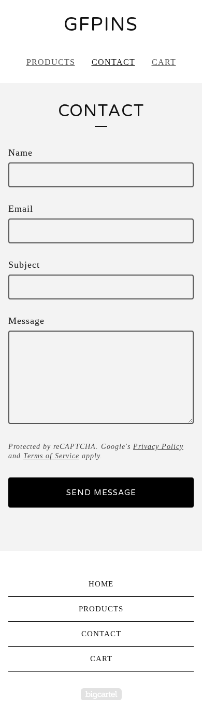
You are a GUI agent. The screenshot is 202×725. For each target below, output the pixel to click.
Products (50, 62)
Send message (101, 492)
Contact (113, 62)
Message (26, 320)
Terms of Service (51, 456)
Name (20, 152)
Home (101, 584)
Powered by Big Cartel (101, 694)
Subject (24, 264)
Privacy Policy (158, 446)
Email (20, 208)
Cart (164, 62)
